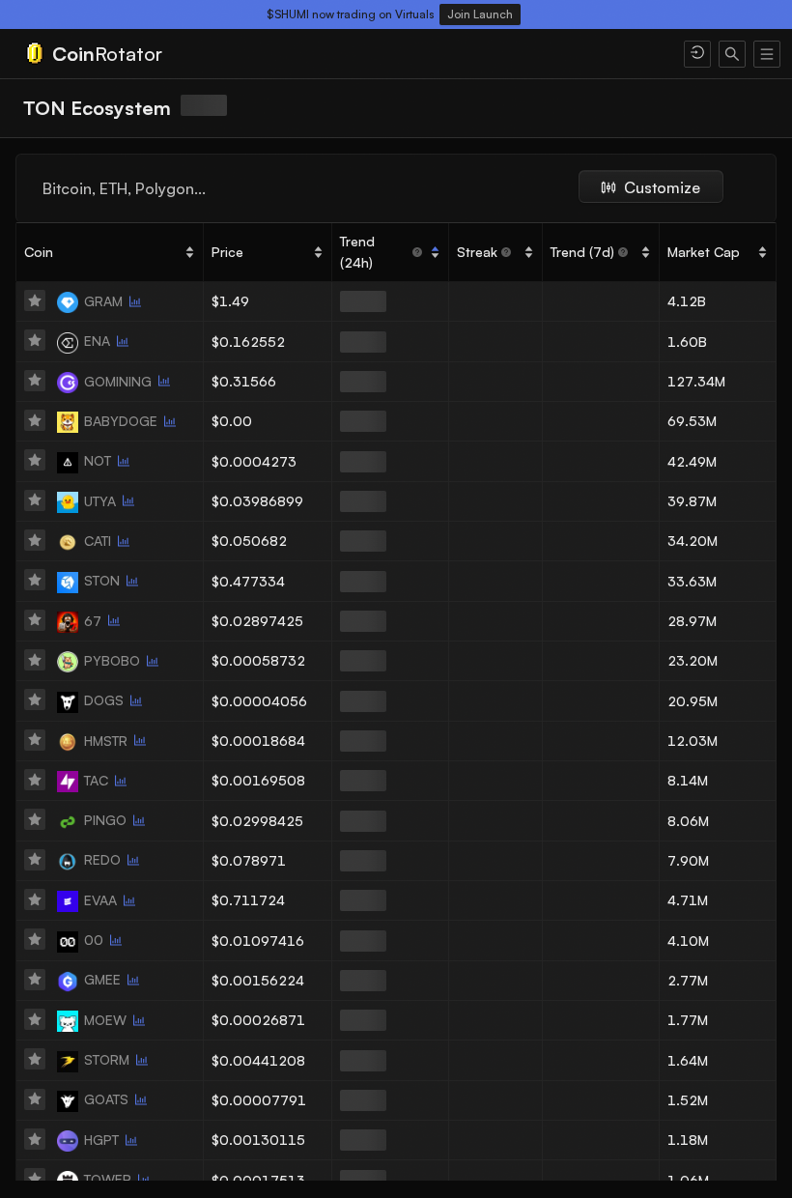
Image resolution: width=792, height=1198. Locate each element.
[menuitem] (342, 54)
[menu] (396, 54)
